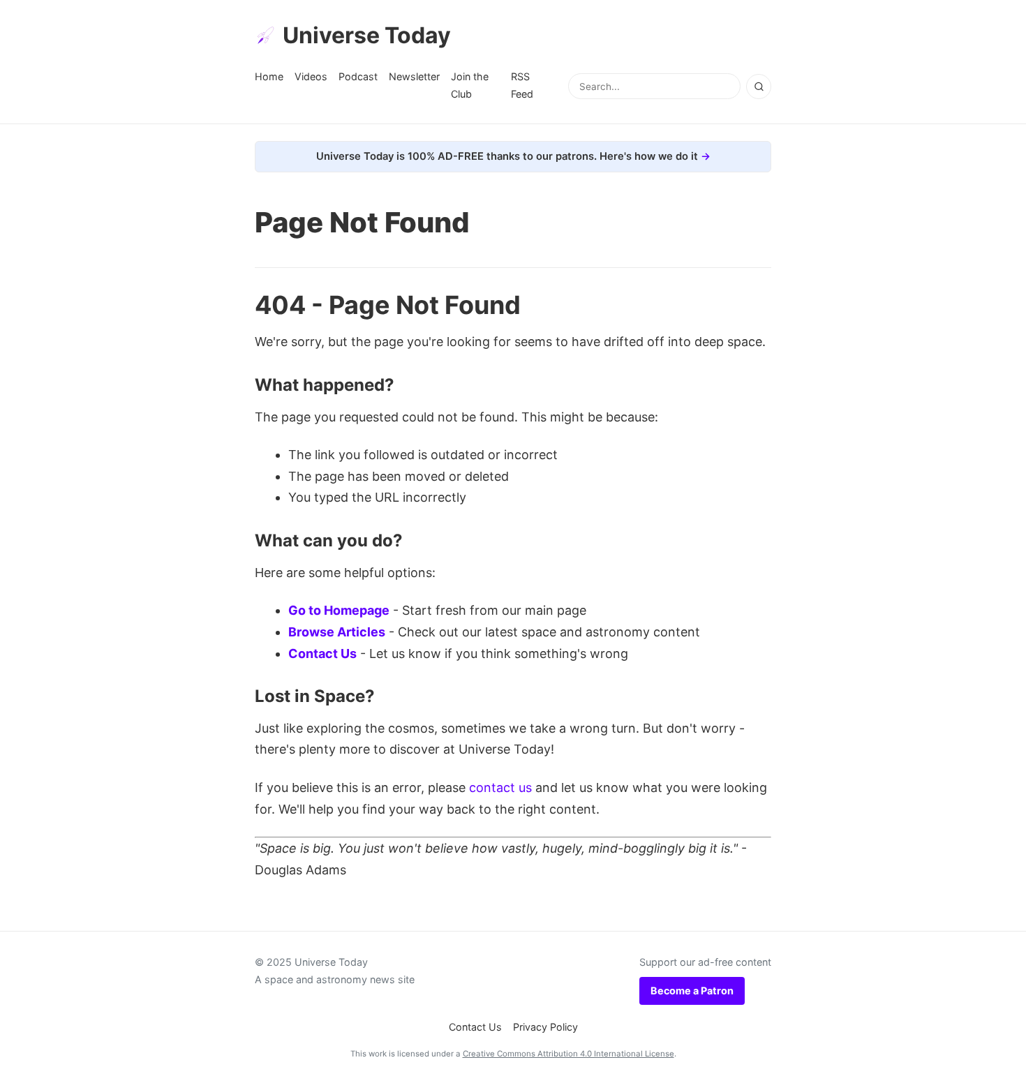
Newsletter (414, 76)
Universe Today (367, 35)
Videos (311, 76)
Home (269, 76)
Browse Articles (336, 632)
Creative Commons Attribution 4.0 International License (568, 1054)
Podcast (358, 76)
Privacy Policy (545, 1027)
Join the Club (470, 84)
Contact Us (322, 653)
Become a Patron (692, 990)
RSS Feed (522, 84)
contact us (500, 787)
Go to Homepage (338, 610)
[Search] (758, 86)
